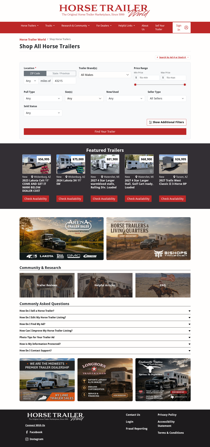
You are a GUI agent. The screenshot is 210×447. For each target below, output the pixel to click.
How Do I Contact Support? (36, 350)
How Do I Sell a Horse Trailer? (37, 310)
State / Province (61, 73)
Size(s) (68, 91)
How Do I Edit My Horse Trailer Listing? (43, 317)
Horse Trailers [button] (29, 25)
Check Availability (35, 198)
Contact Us (133, 414)
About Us (145, 27)
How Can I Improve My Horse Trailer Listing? (46, 330)
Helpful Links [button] (125, 25)
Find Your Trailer (105, 131)
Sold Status (30, 106)
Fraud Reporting (136, 428)
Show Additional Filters (168, 122)
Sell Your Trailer (159, 27)
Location (30, 68)
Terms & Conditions (171, 432)
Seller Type (154, 91)
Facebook (36, 432)
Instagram (36, 439)
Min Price (138, 72)
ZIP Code (35, 73)
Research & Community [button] (74, 25)
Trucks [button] (49, 25)
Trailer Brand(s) (88, 68)
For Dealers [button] (103, 25)
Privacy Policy (167, 414)
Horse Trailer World (33, 39)
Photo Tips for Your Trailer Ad (37, 337)
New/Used (112, 91)
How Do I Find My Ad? (32, 324)
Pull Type (29, 91)
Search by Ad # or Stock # (172, 57)
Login (129, 421)
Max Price (165, 72)
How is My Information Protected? (40, 343)
